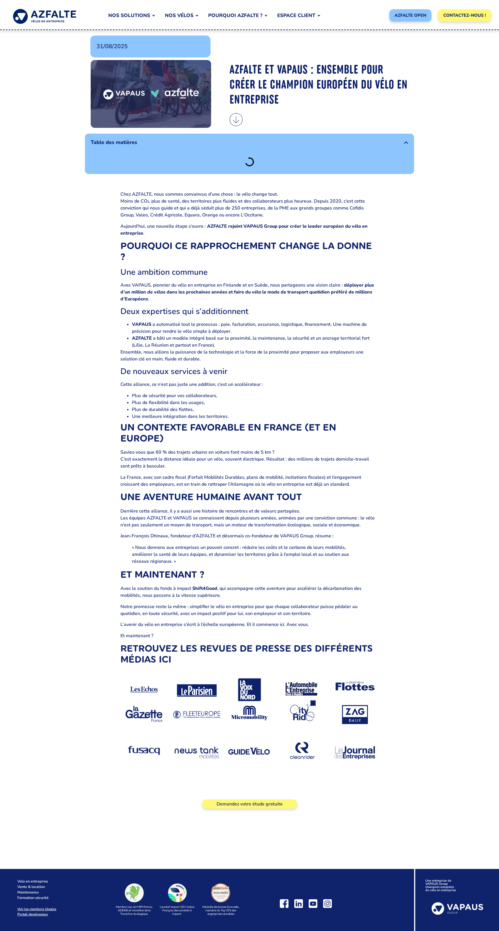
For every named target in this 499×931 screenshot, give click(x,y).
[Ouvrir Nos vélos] (197, 15)
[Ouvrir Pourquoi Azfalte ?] (266, 15)
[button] (406, 142)
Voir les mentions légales (36, 909)
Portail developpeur (32, 914)
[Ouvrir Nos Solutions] (154, 15)
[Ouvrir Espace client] (319, 15)
